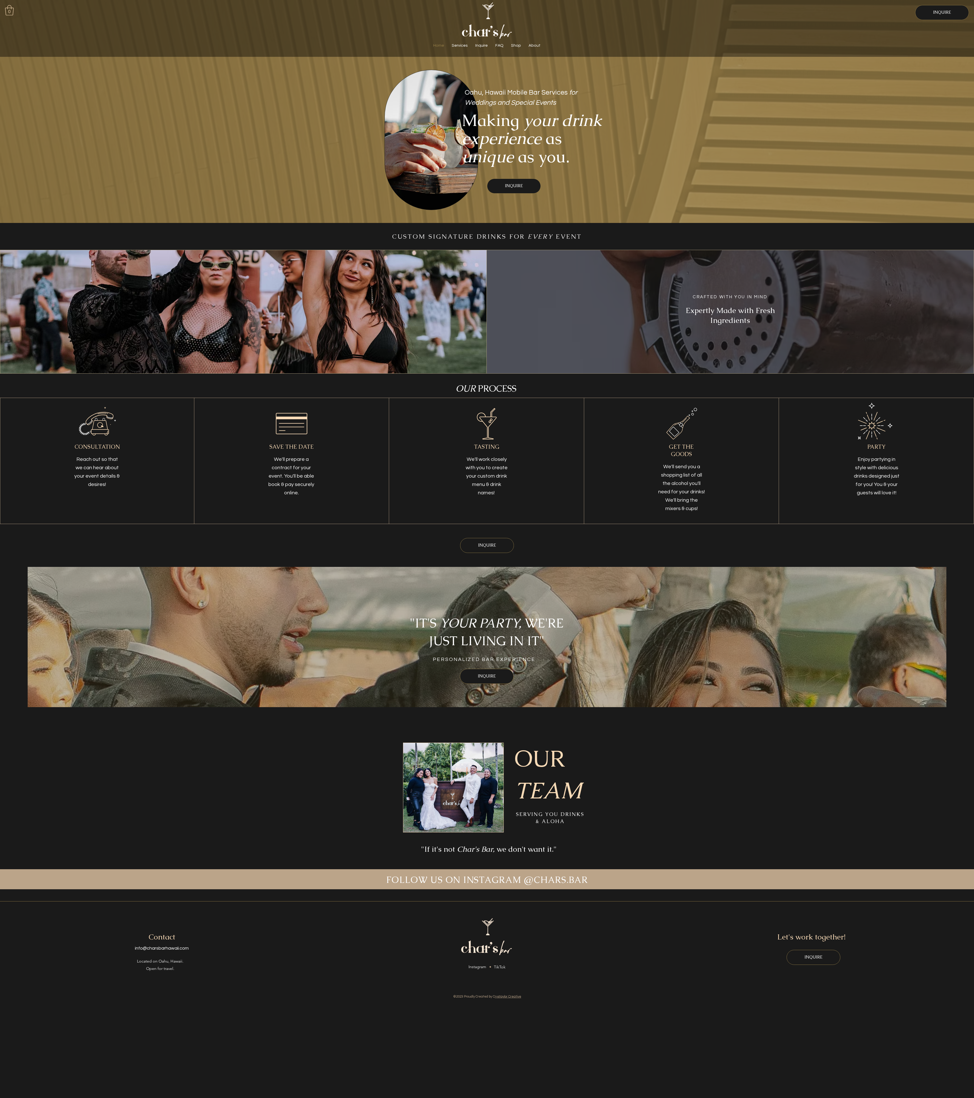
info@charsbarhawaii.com (162, 948)
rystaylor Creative (508, 996)
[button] (9, 10)
